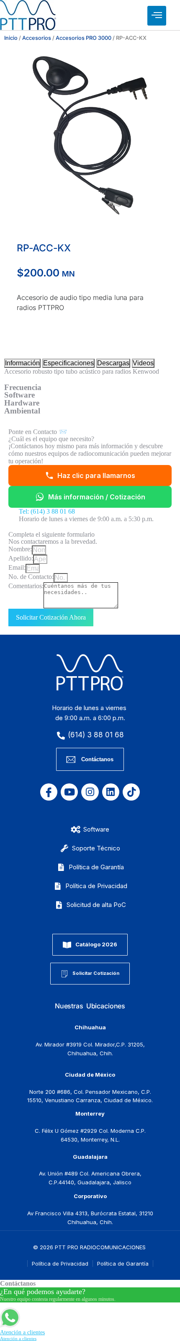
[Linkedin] (110, 792)
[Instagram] (89, 792)
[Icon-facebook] (48, 792)
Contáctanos (97, 759)
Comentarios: (26, 585)
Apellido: (20, 558)
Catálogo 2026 (96, 944)
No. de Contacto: (31, 576)
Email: (17, 567)
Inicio (11, 38)
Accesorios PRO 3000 (83, 38)
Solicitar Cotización (95, 973)
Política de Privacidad (60, 1263)
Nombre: (20, 549)
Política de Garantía (123, 1263)
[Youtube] (69, 792)
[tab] (22, 363)
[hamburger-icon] (156, 16)
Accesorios (36, 38)
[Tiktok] (131, 792)
